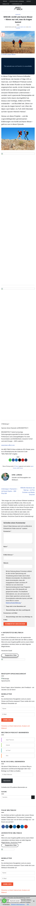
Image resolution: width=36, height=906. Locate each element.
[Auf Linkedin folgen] (31, 4)
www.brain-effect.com (8, 445)
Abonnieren (7, 780)
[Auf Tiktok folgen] (28, 4)
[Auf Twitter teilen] (16, 460)
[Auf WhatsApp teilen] (10, 460)
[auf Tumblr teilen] (25, 460)
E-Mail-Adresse (8, 554)
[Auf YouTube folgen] (33, 4)
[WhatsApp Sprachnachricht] (5, 682)
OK (28, 904)
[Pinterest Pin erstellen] (22, 460)
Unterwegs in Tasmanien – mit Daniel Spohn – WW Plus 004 (9, 491)
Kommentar (7, 531)
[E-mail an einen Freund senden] (19, 460)
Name (5, 546)
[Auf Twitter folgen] (29, 4)
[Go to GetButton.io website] (4, 904)
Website (5, 563)
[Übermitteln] (33, 797)
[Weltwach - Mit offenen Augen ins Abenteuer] (18, 8)
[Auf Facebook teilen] (13, 460)
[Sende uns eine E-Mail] (18, 826)
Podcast (18, 14)
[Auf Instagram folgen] (26, 4)
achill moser (20, 468)
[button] (2, 8)
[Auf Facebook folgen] (24, 4)
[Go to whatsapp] (4, 901)
